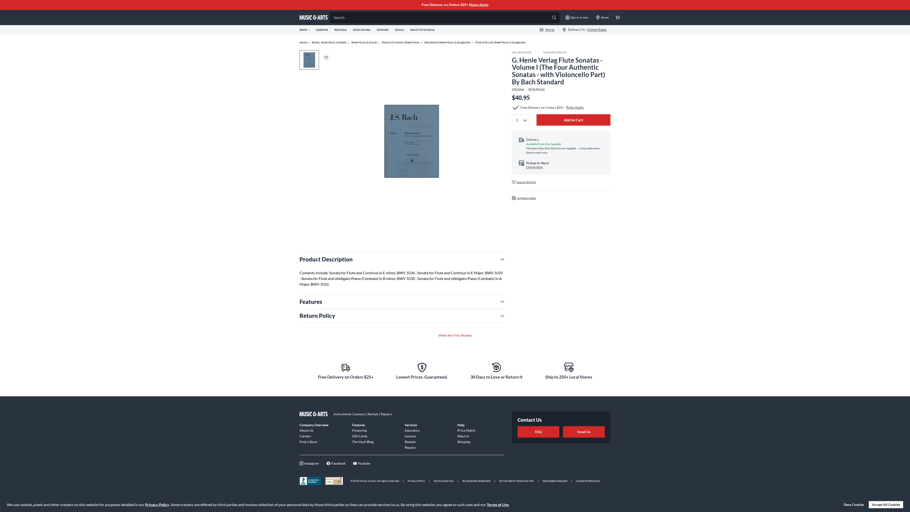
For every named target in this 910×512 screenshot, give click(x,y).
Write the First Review (455, 335)
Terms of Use (498, 504)
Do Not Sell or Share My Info (516, 481)
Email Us (584, 432)
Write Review (536, 89)
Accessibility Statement (476, 481)
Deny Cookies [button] (854, 505)
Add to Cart (573, 120)
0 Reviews (518, 89)
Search (339, 17)
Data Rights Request (554, 481)
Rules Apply (479, 5)
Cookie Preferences (588, 481)
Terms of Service (443, 481)
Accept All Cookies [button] (886, 505)
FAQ (538, 432)
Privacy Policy (157, 504)
